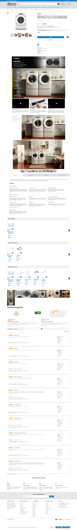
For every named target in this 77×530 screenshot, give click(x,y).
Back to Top (15, 474)
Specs (31, 175)
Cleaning (47, 504)
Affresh (34, 511)
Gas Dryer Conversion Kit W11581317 (44, 280)
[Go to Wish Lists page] (66, 4)
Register (64, 4)
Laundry (47, 507)
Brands (15, 7)
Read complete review (10, 325)
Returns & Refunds (23, 507)
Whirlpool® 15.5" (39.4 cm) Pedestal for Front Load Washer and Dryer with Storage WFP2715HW (11, 232)
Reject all (58, 527)
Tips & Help (43, 7)
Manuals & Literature (62, 175)
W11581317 (43, 281)
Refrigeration (48, 506)
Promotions (21, 506)
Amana (34, 510)
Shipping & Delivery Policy (24, 511)
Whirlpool (34, 504)
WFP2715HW (9, 234)
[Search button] (58, 4)
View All (34, 516)
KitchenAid (34, 503)
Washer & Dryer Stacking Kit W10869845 (10, 256)
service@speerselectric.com (64, 507)
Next (53, 474)
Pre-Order (47, 513)
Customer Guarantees (23, 513)
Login (61, 4)
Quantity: (38, 32)
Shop (11, 7)
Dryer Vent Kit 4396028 (18, 255)
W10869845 (9, 257)
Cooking (47, 503)
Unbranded (34, 506)
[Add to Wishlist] (68, 37)
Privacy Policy (22, 510)
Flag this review (26, 342)
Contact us (21, 503)
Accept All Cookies (66, 527)
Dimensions (46, 175)
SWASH (34, 514)
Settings (52, 527)
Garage (47, 510)
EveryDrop (34, 513)
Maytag (34, 507)
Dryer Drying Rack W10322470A (28, 279)
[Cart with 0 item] (68, 4)
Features (15, 175)
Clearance (47, 511)
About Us (21, 504)
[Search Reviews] (41, 329)
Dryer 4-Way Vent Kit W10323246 (36, 279)
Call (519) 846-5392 (62, 505)
